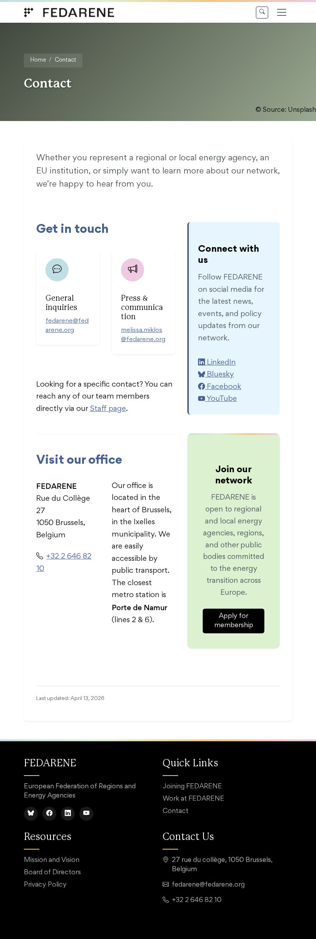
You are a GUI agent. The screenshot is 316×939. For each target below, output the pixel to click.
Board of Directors (52, 873)
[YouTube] (86, 814)
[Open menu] (281, 12)
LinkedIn (220, 362)
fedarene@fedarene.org (208, 885)
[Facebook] (49, 814)
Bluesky (219, 374)
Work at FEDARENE (193, 799)
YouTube (221, 398)
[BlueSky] (31, 814)
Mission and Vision (51, 860)
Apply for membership (233, 621)
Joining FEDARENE (192, 787)
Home (38, 60)
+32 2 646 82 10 (197, 900)
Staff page (108, 409)
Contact (175, 811)
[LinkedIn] (68, 814)
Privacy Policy (45, 885)
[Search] (262, 13)
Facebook (223, 387)
